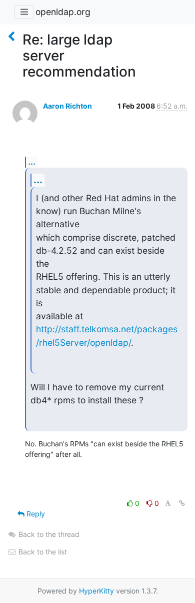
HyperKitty (96, 590)
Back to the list (41, 551)
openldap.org (63, 12)
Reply (34, 513)
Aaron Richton (67, 106)
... (32, 162)
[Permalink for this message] (182, 503)
